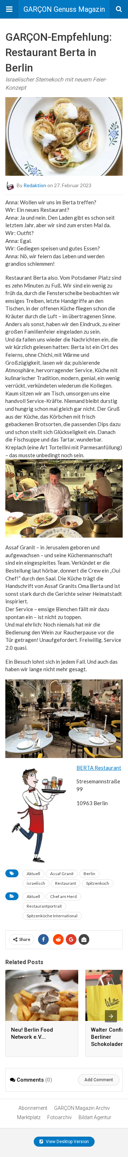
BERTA (85, 767)
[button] (9, 9)
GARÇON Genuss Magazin (64, 9)
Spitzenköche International (52, 915)
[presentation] (111, 1016)
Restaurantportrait (44, 906)
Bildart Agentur (95, 1117)
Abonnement (32, 1108)
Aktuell (33, 873)
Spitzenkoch (97, 883)
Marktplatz (29, 1117)
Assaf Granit (62, 873)
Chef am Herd (63, 896)
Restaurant (107, 767)
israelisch (36, 883)
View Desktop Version (67, 1141)
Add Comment (98, 1079)
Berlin (89, 873)
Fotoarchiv (59, 1117)
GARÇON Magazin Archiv (82, 1108)
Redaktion (34, 185)
